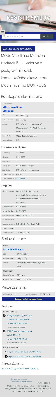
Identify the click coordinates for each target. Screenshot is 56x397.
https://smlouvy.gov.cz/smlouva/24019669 (20, 368)
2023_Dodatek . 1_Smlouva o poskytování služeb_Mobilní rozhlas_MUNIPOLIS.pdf (19, 319)
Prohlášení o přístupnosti (21, 381)
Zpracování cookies (19, 379)
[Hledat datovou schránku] (25, 120)
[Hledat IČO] (27, 115)
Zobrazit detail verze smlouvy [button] (28, 299)
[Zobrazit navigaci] (2, 32)
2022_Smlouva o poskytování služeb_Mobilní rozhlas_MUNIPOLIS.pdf (19, 335)
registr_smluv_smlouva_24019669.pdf (24, 356)
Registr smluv (28, 17)
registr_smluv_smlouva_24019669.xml (24, 352)
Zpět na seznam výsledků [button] (18, 48)
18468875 (20, 179)
